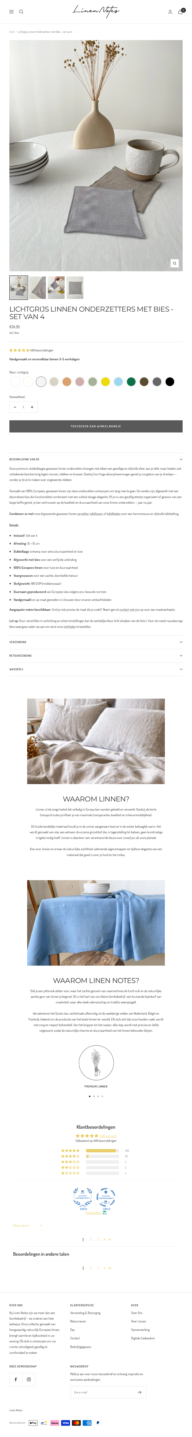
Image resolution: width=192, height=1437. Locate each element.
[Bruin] (144, 382)
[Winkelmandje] (180, 12)
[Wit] (15, 382)
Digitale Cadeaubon (143, 1338)
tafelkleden (114, 514)
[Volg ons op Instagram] (28, 1379)
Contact (75, 1338)
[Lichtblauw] (118, 382)
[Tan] (67, 382)
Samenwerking (140, 1330)
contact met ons (129, 609)
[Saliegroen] (93, 382)
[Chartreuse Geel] (105, 382)
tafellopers (96, 514)
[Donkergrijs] (157, 382)
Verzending (17, 642)
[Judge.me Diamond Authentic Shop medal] (82, 1197)
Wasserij (16, 669)
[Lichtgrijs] (41, 382)
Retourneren (78, 1321)
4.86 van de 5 (108, 1136)
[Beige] (54, 382)
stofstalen (70, 627)
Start (12, 32)
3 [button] (98, 1239)
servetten (83, 514)
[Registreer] (140, 1392)
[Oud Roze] (80, 382)
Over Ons (136, 1313)
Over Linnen (138, 1321)
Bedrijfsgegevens (80, 1347)
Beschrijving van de (24, 459)
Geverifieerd (93, 1213)
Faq (72, 1330)
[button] (19, 350)
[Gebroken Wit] (28, 382)
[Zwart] (170, 382)
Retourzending (20, 655)
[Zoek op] (21, 12)
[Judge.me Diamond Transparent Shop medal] (105, 1197)
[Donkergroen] (131, 382)
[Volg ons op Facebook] (15, 1379)
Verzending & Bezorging (85, 1313)
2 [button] (91, 1239)
